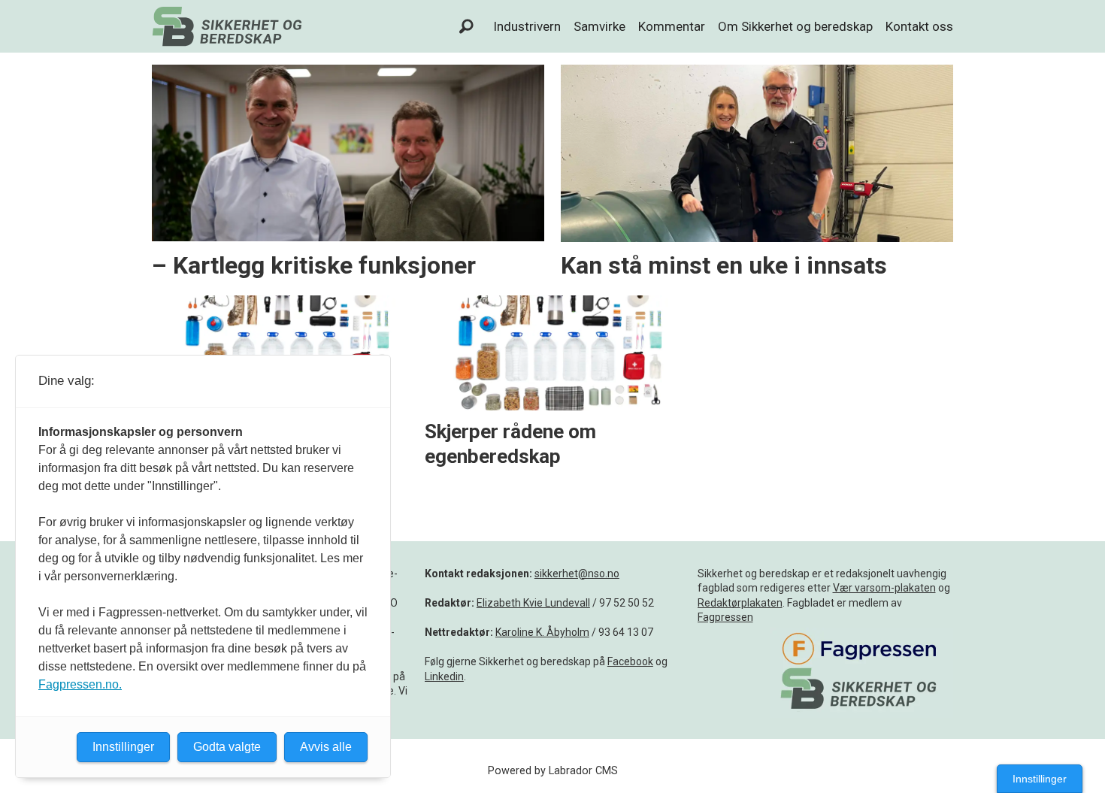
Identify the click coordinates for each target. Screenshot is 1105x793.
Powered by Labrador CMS (553, 770)
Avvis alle (326, 746)
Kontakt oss (919, 26)
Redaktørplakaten (740, 603)
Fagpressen (725, 617)
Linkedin (444, 676)
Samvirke (599, 26)
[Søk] (466, 26)
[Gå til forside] (227, 26)
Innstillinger (1040, 779)
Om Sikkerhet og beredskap (795, 26)
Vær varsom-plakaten (884, 588)
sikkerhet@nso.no (576, 574)
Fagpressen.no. (80, 684)
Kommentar (671, 26)
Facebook (630, 661)
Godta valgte (227, 746)
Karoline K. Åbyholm (542, 632)
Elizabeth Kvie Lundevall (533, 603)
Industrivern (527, 26)
